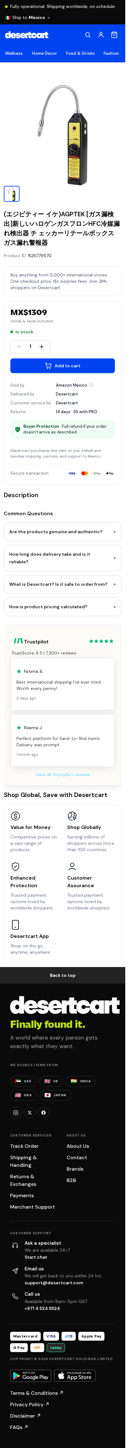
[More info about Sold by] (91, 385)
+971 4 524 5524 (42, 1308)
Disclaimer (25, 1416)
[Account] (101, 34)
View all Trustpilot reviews (62, 774)
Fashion (111, 53)
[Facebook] (43, 1112)
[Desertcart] (26, 34)
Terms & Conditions (37, 1393)
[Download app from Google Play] (30, 1376)
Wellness (14, 53)
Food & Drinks (80, 53)
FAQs (19, 1427)
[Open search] (88, 34)
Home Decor (44, 53)
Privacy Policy (30, 1404)
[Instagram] (15, 1112)
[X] (29, 1112)
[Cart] (114, 34)
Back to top (63, 975)
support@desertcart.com (54, 1283)
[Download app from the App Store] (74, 1376)
